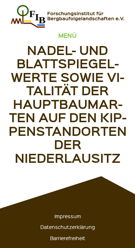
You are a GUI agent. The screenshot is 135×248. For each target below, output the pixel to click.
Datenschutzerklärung (67, 227)
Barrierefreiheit (67, 238)
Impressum (67, 216)
